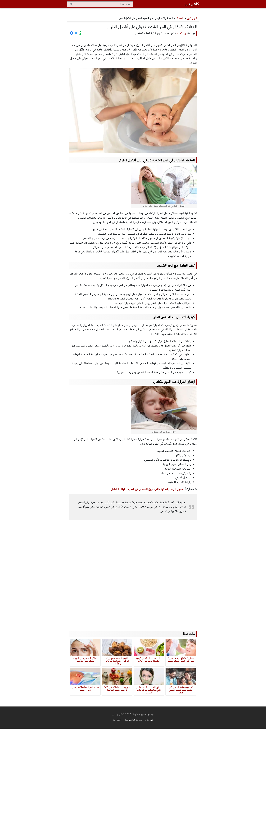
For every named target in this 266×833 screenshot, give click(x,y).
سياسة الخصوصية (133, 720)
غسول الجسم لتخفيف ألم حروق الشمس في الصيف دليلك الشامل (147, 489)
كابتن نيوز (191, 4)
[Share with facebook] (71, 33)
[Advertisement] (133, 571)
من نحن (149, 720)
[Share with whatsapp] (80, 33)
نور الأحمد (181, 33)
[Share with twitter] (76, 33)
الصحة (180, 18)
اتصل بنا (117, 720)
